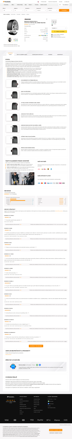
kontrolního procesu (59, 210)
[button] (20, 199)
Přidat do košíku (60, 31)
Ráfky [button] (13, 4)
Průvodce (36, 4)
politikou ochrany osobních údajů (36, 384)
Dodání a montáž (43, 4)
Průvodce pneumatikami (24, 400)
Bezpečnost (60, 54)
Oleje (26, 4)
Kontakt (60, 1)
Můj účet (67, 1)
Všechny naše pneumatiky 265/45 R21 (10, 44)
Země (21, 410)
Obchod (30, 4)
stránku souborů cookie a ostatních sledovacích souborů (28, 436)
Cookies (21, 413)
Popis (10, 54)
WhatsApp (51, 401)
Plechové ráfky (36, 400)
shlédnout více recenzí (36, 345)
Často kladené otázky (22, 54)
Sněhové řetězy (20, 4)
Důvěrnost (21, 412)
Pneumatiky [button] (6, 4)
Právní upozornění (23, 406)
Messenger (52, 403)
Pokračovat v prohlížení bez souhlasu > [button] (65, 424)
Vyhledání (64, 10)
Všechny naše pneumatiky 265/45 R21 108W (12, 45)
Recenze (50, 54)
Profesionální (43, 1)
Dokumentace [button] (8, 354)
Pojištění (21, 399)
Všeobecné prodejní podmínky (25, 408)
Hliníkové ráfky (36, 402)
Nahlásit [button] (65, 224)
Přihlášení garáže (23, 404)
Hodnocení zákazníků (52, 1)
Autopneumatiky (37, 399)
